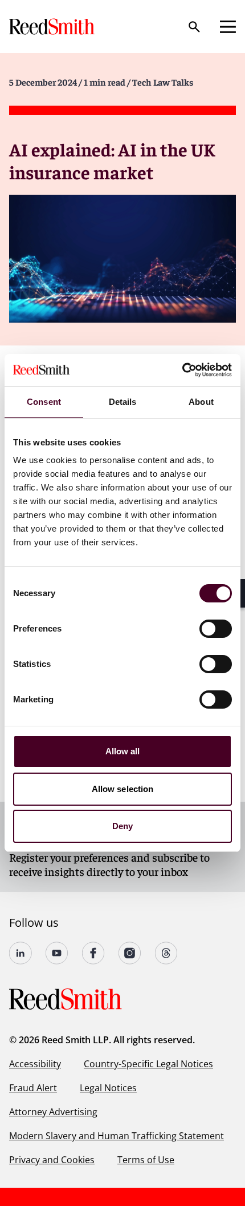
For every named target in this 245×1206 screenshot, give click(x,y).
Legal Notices (108, 1088)
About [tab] (201, 402)
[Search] (194, 26)
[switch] (215, 629)
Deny (122, 826)
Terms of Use (145, 1159)
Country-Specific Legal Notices (148, 1064)
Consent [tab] (44, 402)
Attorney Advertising (53, 1112)
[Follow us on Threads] (166, 953)
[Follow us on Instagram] (130, 953)
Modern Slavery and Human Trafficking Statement (116, 1135)
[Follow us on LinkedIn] (20, 953)
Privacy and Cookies (52, 1159)
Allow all (122, 751)
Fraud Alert (33, 1088)
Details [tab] (123, 402)
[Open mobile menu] (228, 27)
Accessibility (35, 1064)
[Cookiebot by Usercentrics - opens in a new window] (182, 370)
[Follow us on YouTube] (57, 953)
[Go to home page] (53, 26)
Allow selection (123, 789)
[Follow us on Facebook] (93, 953)
